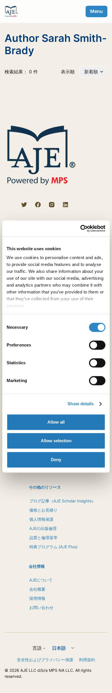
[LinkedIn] (65, 204)
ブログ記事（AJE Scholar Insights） (62, 500)
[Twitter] (24, 204)
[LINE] (10, 204)
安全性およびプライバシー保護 (45, 659)
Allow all (56, 422)
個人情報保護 (41, 519)
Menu (96, 11)
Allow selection (56, 440)
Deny (56, 459)
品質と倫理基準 (43, 537)
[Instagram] (51, 204)
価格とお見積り (43, 510)
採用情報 (37, 598)
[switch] (97, 345)
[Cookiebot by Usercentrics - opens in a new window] (80, 228)
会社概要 (37, 589)
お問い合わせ (41, 607)
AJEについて (41, 580)
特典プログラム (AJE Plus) (53, 546)
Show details (80, 403)
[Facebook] (38, 204)
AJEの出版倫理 (43, 528)
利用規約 (87, 659)
